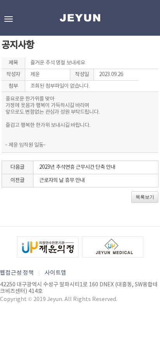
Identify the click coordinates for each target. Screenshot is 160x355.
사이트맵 (55, 273)
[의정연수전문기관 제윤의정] (47, 247)
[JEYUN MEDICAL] (112, 247)
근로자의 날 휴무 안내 (62, 180)
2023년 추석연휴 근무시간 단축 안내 (77, 167)
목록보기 (145, 197)
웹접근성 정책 (17, 273)
